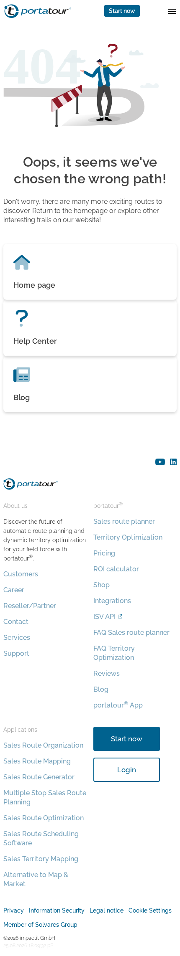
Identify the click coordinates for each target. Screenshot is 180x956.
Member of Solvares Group (40, 924)
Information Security (57, 910)
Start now (122, 11)
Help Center (35, 341)
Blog (21, 397)
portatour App (118, 705)
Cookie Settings (150, 910)
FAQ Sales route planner (131, 632)
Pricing (104, 553)
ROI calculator (116, 569)
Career (13, 590)
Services (16, 638)
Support (16, 653)
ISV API (104, 617)
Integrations (112, 601)
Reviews (106, 673)
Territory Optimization (127, 537)
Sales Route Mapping (37, 761)
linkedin (173, 462)
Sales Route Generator (39, 777)
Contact (15, 622)
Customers (20, 574)
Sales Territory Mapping (40, 859)
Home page (34, 285)
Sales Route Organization (43, 745)
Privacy (13, 910)
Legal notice (106, 910)
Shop (101, 585)
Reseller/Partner (29, 606)
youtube (160, 462)
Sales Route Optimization (43, 818)
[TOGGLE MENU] (172, 11)
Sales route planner (124, 521)
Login (126, 770)
